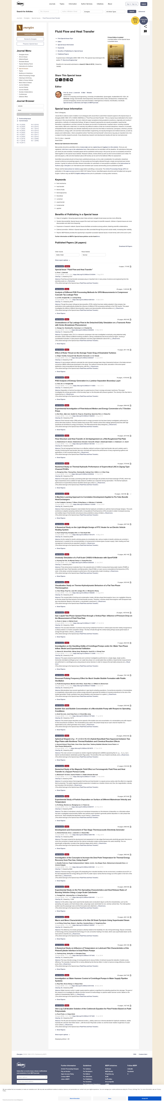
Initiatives (100, 4)
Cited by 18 (58, 625)
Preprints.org (109, 1074)
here (116, 41)
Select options (22, 1077)
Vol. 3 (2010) (35, 136)
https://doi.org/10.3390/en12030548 (83, 474)
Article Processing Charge (27, 75)
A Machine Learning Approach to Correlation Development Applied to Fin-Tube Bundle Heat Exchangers (91, 498)
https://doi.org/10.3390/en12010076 (82, 748)
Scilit (106, 1076)
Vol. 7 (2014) (35, 128)
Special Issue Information (66, 45)
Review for (30, 39)
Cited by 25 (58, 688)
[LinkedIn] (64, 80)
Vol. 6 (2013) (35, 130)
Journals (52, 4)
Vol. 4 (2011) (35, 134)
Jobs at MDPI (65, 1079)
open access (70, 171)
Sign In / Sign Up (132, 4)
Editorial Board (23, 59)
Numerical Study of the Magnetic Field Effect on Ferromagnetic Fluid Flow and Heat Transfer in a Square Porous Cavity (90, 770)
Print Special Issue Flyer (65, 38)
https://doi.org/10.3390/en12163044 (84, 274)
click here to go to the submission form (74, 149)
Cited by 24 (58, 418)
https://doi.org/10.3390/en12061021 (83, 300)
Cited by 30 (58, 718)
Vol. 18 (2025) (21, 126)
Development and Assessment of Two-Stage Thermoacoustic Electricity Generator (90, 830)
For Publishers (87, 1079)
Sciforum (108, 1069)
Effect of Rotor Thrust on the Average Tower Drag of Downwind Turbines (85, 353)
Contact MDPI (65, 1076)
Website (89, 93)
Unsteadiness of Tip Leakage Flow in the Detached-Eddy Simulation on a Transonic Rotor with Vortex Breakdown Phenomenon (93, 324)
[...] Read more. (119, 308)
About (110, 4)
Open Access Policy (67, 1074)
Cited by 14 (58, 837)
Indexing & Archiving (25, 78)
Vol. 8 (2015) (35, 126)
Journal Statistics (24, 85)
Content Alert (143, 1054)
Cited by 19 (58, 595)
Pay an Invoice (65, 1071)
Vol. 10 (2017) (21, 142)
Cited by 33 (58, 537)
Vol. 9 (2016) (35, 124)
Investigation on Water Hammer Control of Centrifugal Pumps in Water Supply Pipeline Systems (91, 979)
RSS (134, 1054)
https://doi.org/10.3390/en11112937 (84, 623)
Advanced (141, 11)
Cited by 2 (58, 564)
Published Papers (63, 54)
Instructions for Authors (26, 66)
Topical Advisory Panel (26, 64)
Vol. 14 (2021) (21, 134)
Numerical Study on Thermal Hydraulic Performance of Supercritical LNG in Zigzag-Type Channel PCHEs (92, 468)
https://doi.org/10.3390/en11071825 (83, 1016)
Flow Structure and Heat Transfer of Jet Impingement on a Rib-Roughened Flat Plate (90, 439)
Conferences (23, 94)
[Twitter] (60, 80)
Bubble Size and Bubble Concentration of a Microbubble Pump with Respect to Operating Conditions (93, 710)
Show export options (62, 260)
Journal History (23, 87)
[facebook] (68, 80)
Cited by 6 (58, 809)
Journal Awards (23, 89)
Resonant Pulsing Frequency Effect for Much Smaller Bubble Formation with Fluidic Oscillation (90, 679)
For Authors (87, 1069)
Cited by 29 (58, 476)
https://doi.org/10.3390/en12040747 (83, 807)
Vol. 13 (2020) (21, 136)
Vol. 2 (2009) (35, 138)
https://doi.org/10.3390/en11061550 (83, 444)
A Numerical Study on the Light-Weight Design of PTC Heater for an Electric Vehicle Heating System (90, 528)
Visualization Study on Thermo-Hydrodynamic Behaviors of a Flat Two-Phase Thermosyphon (87, 587)
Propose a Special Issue (30, 44)
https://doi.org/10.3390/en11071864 (83, 716)
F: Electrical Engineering (69, 60)
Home (23, 54)
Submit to (30, 34)
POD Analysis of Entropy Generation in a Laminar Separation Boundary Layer (88, 381)
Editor (59, 42)
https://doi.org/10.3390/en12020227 (83, 358)
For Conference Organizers (91, 1084)
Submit (144, 4)
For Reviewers (87, 1071)
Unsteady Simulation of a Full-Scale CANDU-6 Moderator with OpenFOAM (86, 558)
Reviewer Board (24, 61)
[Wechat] (71, 80)
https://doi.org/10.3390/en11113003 (84, 386)
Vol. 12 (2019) (21, 138)
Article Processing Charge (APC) (116, 169)
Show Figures (60, 313)
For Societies (87, 1082)
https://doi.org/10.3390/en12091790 (83, 835)
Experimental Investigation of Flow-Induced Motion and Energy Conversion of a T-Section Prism (93, 410)
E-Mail (83, 93)
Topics (62, 4)
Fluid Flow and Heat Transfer (51, 18)
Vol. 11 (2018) (21, 140)
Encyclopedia (109, 1082)
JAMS (107, 1084)
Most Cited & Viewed (25, 82)
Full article (71, 281)
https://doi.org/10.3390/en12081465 (83, 897)
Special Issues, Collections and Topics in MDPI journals (80, 103)
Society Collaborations (26, 92)
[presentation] (123, 753)
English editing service (82, 173)
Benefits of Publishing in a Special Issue (70, 51)
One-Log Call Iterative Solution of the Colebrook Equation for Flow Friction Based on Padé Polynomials (93, 1010)
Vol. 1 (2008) (35, 140)
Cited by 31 (58, 332)
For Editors (86, 1074)
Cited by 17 (58, 302)
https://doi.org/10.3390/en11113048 (84, 653)
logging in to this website (110, 147)
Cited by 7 (58, 869)
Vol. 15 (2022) (21, 132)
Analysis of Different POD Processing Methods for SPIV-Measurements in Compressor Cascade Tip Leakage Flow (91, 293)
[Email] (57, 80)
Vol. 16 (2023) (21, 130)
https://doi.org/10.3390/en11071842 (83, 955)
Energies (27, 18)
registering (96, 147)
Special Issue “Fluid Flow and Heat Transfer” (74, 270)
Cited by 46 (58, 750)
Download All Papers (125, 246)
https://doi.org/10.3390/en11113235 (84, 777)
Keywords (61, 48)
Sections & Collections (26, 73)
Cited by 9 (58, 779)
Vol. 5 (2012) (35, 132)
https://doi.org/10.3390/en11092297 (83, 925)
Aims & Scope (23, 57)
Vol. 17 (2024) (21, 128)
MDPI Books (109, 1071)
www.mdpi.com (86, 147)
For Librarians (87, 1076)
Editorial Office (23, 96)
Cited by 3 (58, 360)
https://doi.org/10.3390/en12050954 (83, 330)
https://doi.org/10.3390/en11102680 (84, 686)
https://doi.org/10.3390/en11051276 (83, 535)
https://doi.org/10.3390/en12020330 (83, 562)
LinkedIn (130, 1069)
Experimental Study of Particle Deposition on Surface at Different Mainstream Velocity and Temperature (93, 801)
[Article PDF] (131, 266)
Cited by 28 (58, 506)
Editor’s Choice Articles (26, 80)
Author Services (86, 4)
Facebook (130, 1071)
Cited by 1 (58, 276)
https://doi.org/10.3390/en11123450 (84, 504)
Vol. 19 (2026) (21, 124)
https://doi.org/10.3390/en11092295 (83, 593)
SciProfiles (108, 1079)
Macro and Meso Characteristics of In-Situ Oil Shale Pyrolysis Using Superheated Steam (92, 920)
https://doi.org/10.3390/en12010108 (83, 986)
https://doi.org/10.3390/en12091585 (83, 867)
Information (73, 4)
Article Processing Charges (70, 1069)
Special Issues (36, 18)
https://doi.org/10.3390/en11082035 (83, 416)
